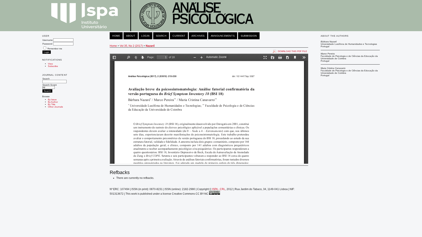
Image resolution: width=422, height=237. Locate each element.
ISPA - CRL (218, 189)
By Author (53, 102)
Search (46, 78)
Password (47, 44)
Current (179, 35)
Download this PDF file (292, 51)
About (130, 35)
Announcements (223, 35)
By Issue (52, 99)
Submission (249, 35)
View (50, 64)
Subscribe (53, 66)
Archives (197, 35)
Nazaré (150, 45)
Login (145, 35)
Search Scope (49, 85)
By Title (51, 104)
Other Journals (55, 107)
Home (116, 35)
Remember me (54, 48)
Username (47, 40)
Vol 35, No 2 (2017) (131, 45)
